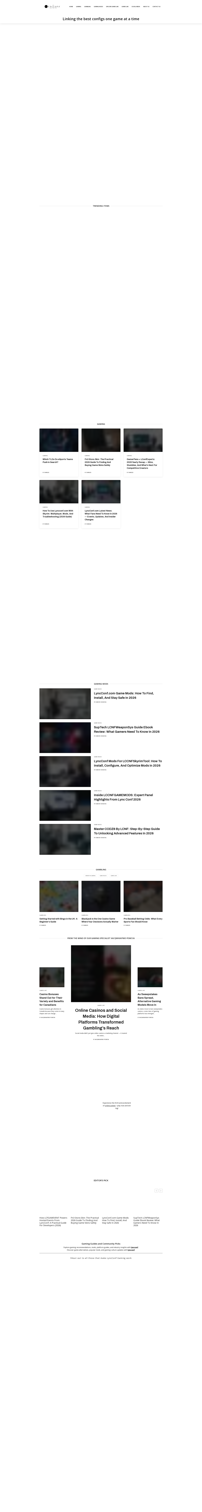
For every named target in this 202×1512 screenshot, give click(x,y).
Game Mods (98, 689)
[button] (48, 266)
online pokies (110, 1105)
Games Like (43, 990)
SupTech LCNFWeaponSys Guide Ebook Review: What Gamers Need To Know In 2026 (146, 1222)
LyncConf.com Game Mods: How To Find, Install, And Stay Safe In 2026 (115, 1220)
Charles (46, 472)
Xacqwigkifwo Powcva (48, 1017)
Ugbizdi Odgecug (101, 702)
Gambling (42, 915)
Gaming (45, 455)
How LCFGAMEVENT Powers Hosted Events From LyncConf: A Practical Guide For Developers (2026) (53, 1222)
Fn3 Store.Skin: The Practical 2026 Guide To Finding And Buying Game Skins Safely (85, 1220)
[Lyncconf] (52, 6)
